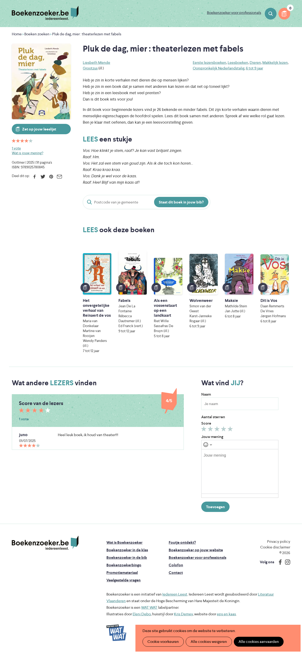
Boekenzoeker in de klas (127, 550)
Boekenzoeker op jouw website (196, 550)
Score (206, 423)
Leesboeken (238, 62)
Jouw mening (212, 436)
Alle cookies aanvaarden (259, 641)
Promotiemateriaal (122, 572)
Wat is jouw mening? (27, 153)
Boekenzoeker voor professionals (234, 12)
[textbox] (239, 471)
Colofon (176, 565)
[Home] (45, 543)
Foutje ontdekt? (182, 542)
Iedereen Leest (174, 594)
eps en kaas (226, 614)
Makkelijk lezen (275, 62)
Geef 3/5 (217, 430)
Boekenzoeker (45, 13)
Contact (176, 572)
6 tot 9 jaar (254, 68)
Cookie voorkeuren (163, 641)
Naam (206, 394)
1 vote (16, 148)
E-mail (59, 176)
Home (17, 34)
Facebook (34, 176)
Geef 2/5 (211, 430)
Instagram (286, 562)
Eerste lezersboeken (209, 62)
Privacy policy (278, 541)
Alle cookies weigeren (209, 641)
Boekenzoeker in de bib (126, 557)
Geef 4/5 (224, 430)
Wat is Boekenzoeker (124, 542)
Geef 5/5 (231, 430)
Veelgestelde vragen (123, 580)
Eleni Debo (142, 614)
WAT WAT (149, 607)
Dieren (255, 62)
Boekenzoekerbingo (123, 565)
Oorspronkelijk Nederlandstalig (218, 68)
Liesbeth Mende (96, 62)
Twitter (43, 176)
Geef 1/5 (204, 430)
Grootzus (90, 68)
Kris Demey (183, 614)
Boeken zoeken (271, 14)
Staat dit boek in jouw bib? (181, 202)
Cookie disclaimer (275, 547)
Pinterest (51, 176)
